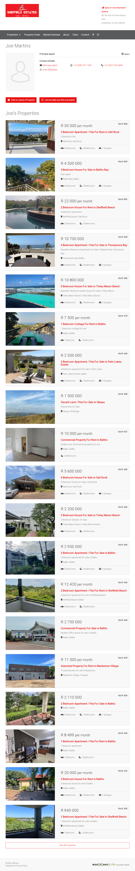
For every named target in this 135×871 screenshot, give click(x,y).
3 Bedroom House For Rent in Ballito (82, 779)
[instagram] (98, 34)
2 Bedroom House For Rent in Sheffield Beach (88, 207)
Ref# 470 (122, 316)
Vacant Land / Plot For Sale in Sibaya (83, 402)
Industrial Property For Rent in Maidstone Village (90, 666)
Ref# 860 (122, 124)
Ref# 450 (122, 695)
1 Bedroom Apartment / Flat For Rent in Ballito (88, 741)
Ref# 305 (122, 808)
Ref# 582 (122, 278)
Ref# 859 (122, 161)
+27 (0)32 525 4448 (113, 65)
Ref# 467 (122, 431)
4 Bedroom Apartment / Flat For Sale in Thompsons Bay (94, 245)
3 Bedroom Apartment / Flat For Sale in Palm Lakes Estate (91, 363)
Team (75, 34)
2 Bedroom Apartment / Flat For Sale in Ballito (88, 703)
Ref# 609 (122, 237)
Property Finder (32, 34)
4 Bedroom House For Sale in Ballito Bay (85, 169)
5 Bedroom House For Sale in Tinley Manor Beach (90, 286)
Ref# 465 (122, 507)
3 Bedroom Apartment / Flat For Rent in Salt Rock (90, 132)
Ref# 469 (122, 353)
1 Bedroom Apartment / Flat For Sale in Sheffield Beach (93, 816)
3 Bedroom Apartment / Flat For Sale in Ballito (88, 552)
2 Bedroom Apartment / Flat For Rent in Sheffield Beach (94, 590)
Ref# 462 (122, 582)
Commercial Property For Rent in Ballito (84, 439)
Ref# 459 (122, 658)
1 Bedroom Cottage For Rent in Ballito (83, 324)
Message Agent (50, 65)
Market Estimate (51, 34)
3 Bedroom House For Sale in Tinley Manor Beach (90, 515)
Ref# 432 (122, 771)
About (66, 34)
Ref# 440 (122, 733)
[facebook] (93, 34)
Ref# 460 (122, 620)
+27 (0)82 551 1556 (82, 65)
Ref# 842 (122, 199)
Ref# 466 (122, 469)
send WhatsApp (50, 69)
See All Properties (67, 845)
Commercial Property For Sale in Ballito (84, 628)
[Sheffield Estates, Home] (52, 10)
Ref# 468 (122, 394)
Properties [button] (13, 34)
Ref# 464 (122, 545)
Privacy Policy (21, 866)
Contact (85, 34)
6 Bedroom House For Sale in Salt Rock (84, 477)
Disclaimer (10, 866)
